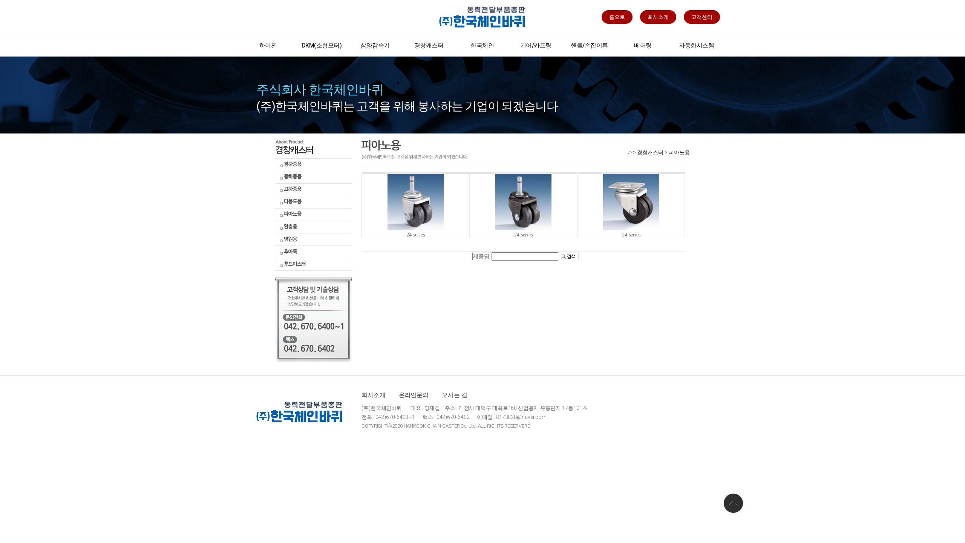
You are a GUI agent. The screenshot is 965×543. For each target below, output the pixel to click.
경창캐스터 (650, 152)
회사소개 (658, 17)
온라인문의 (414, 395)
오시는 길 (454, 395)
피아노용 (679, 152)
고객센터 (701, 17)
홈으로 (617, 17)
